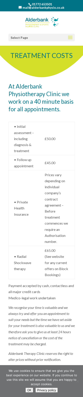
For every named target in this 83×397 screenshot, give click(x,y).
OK (29, 390)
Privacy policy (46, 390)
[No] (77, 381)
